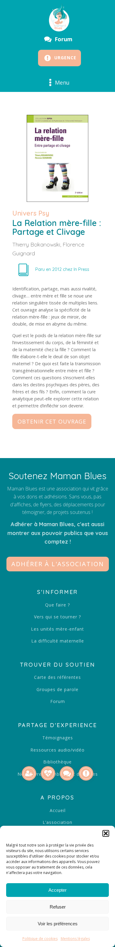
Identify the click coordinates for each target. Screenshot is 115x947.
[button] (106, 833)
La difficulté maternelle (57, 641)
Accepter (57, 890)
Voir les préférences (58, 923)
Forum (57, 701)
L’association (57, 822)
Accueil (58, 810)
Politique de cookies (40, 938)
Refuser (58, 906)
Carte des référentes (57, 677)
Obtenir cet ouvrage (51, 421)
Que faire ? (57, 605)
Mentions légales (75, 938)
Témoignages (57, 737)
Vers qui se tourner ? (57, 616)
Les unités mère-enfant (57, 629)
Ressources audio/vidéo (57, 750)
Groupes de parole (57, 689)
